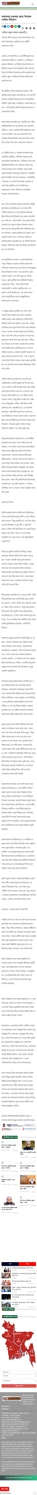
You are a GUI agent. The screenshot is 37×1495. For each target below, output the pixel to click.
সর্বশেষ (10, 1264)
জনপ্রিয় (27, 1264)
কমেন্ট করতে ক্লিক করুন (30, 1129)
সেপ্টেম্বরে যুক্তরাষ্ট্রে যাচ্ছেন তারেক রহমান (22, 1268)
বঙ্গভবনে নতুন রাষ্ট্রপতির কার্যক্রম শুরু (21, 1281)
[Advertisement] (18, 1238)
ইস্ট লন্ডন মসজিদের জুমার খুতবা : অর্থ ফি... (9, 1167)
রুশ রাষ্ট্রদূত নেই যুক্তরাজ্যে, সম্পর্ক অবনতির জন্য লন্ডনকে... (23, 1304)
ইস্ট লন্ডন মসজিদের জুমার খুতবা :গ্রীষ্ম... (27, 1188)
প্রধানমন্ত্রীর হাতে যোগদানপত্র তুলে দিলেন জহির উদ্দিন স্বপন (24, 1275)
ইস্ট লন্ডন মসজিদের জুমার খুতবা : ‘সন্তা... (27, 1201)
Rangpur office (7, 23)
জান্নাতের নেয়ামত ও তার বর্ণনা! (8, 1181)
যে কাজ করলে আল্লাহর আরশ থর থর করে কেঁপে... (9, 1209)
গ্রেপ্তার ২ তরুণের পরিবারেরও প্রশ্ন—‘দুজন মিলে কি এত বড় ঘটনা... (24, 1288)
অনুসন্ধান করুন (19, 1386)
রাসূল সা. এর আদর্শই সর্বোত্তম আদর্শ (28, 1153)
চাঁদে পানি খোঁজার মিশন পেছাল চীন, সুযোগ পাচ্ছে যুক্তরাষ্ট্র (23, 1296)
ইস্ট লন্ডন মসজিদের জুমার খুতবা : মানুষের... (9, 1146)
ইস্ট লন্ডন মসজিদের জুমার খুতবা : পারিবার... (27, 1167)
